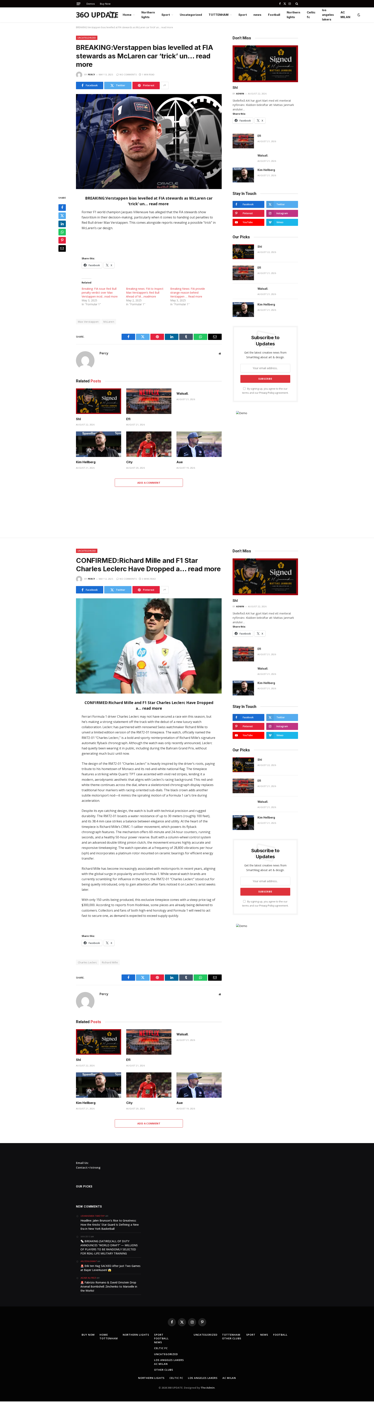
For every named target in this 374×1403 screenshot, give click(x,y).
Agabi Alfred (88, 1277)
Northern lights (148, 15)
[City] (148, 444)
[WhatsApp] (62, 232)
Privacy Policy (266, 392)
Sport (165, 15)
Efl (128, 419)
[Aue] (199, 444)
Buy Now (105, 3)
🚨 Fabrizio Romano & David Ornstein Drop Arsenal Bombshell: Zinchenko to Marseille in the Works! (108, 1286)
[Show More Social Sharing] (164, 85)
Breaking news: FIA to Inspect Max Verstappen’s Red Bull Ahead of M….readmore (144, 292)
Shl (78, 419)
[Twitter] (62, 216)
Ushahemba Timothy (92, 1215)
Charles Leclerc (87, 962)
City (129, 462)
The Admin (208, 1387)
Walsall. (182, 393)
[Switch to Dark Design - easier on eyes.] (358, 14)
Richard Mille (110, 962)
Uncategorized (191, 15)
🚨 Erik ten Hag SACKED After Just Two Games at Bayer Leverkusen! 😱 (110, 1268)
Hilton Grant (88, 1261)
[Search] (296, 3)
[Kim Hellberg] (98, 444)
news (257, 15)
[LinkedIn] (62, 224)
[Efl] (148, 401)
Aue (179, 462)
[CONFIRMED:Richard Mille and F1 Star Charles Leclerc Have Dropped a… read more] (149, 646)
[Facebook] (62, 207)
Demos (90, 3)
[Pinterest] (62, 240)
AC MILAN (345, 15)
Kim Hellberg (85, 462)
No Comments (128, 74)
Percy (91, 74)
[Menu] (78, 4)
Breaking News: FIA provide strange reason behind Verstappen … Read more (187, 292)
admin (240, 93)
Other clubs (163, 1369)
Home (127, 15)
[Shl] (98, 401)
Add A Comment (148, 482)
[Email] (62, 248)
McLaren (108, 321)
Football (274, 15)
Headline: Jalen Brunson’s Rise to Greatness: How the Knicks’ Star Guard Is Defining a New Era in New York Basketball (109, 1224)
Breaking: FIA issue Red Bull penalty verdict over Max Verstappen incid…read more (100, 292)
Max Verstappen (88, 321)
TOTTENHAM (218, 15)
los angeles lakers (328, 14)
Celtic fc (311, 15)
